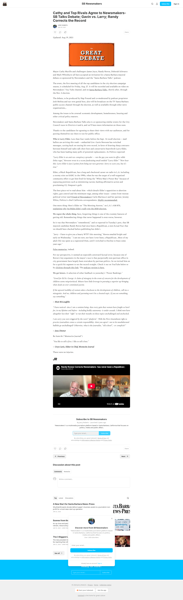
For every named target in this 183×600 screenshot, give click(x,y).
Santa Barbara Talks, (98, 89)
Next (123, 456)
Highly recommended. (108, 200)
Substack (81, 595)
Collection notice (105, 585)
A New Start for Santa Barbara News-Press (74, 504)
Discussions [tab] (69, 498)
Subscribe (165, 4)
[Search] (152, 4)
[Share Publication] (157, 4)
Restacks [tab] (67, 472)
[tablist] (62, 471)
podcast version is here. (94, 267)
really (84, 208)
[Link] (50, 359)
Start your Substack (86, 590)
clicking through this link (67, 267)
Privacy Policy (107, 557)
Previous (61, 456)
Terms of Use (102, 555)
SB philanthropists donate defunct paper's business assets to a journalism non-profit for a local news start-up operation (81, 508)
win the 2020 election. (97, 208)
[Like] (55, 32)
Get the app (102, 590)
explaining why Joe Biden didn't (67, 208)
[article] (91, 509)
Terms (96, 585)
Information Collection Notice (91, 557)
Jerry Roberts (63, 25)
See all (57, 553)
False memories (60, 249)
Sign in (176, 4)
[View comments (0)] (60, 32)
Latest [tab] (61, 498)
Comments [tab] (58, 472)
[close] (112, 518)
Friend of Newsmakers (81, 197)
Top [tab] (55, 498)
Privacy (90, 585)
